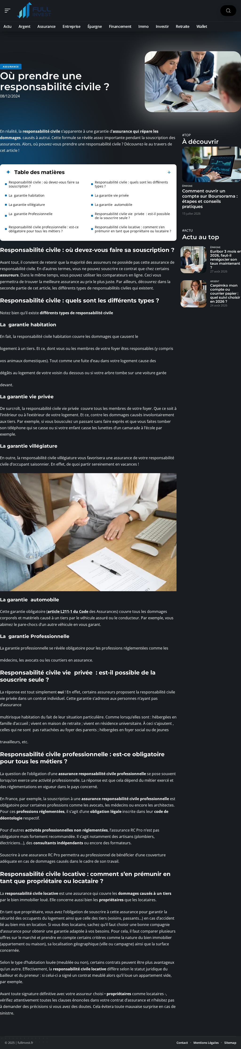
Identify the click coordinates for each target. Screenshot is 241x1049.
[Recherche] (228, 10)
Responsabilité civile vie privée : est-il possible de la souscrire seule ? (132, 216)
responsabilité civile (41, 131)
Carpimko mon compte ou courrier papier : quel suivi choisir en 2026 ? (225, 293)
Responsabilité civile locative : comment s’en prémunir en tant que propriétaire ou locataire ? (133, 229)
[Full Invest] (34, 10)
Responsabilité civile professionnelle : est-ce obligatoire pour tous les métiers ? (44, 229)
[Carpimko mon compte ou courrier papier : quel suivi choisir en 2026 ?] (193, 293)
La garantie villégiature (27, 204)
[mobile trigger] (9, 10)
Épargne (187, 186)
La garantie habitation (26, 195)
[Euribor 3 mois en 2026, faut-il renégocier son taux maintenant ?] (193, 259)
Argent (214, 281)
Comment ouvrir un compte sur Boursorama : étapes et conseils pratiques (209, 198)
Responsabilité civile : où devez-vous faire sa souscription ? (44, 184)
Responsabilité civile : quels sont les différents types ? (131, 184)
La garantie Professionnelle (30, 214)
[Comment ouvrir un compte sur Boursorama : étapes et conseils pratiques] (211, 164)
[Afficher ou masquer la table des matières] (118, 172)
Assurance (11, 66)
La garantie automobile (113, 204)
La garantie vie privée (112, 195)
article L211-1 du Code (68, 611)
